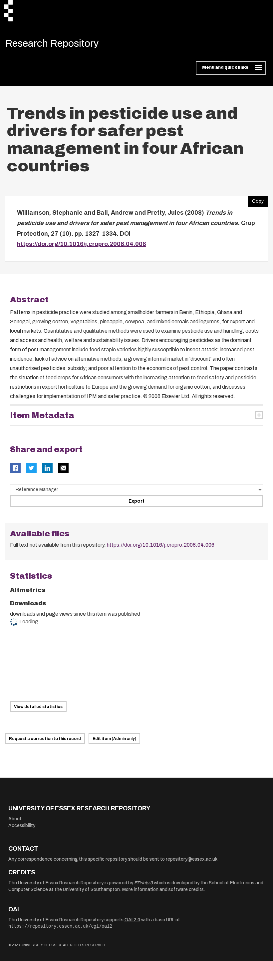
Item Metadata (42, 415)
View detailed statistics (38, 706)
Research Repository (52, 43)
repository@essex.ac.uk (191, 859)
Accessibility (21, 825)
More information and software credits (163, 889)
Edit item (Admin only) (114, 738)
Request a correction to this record (45, 738)
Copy (256, 200)
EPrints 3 (143, 882)
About (15, 818)
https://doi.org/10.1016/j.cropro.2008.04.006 (81, 244)
